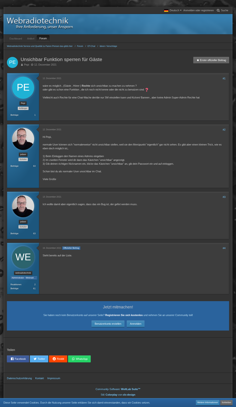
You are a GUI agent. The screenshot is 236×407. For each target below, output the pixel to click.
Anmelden (135, 323)
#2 (224, 129)
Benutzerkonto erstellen (108, 323)
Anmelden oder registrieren (198, 10)
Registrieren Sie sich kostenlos (124, 315)
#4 (224, 248)
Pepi (26, 64)
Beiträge (14, 115)
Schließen (226, 402)
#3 (224, 196)
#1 (224, 78)
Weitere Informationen (207, 402)
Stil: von (118, 394)
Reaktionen (16, 284)
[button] (172, 10)
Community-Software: (118, 389)
